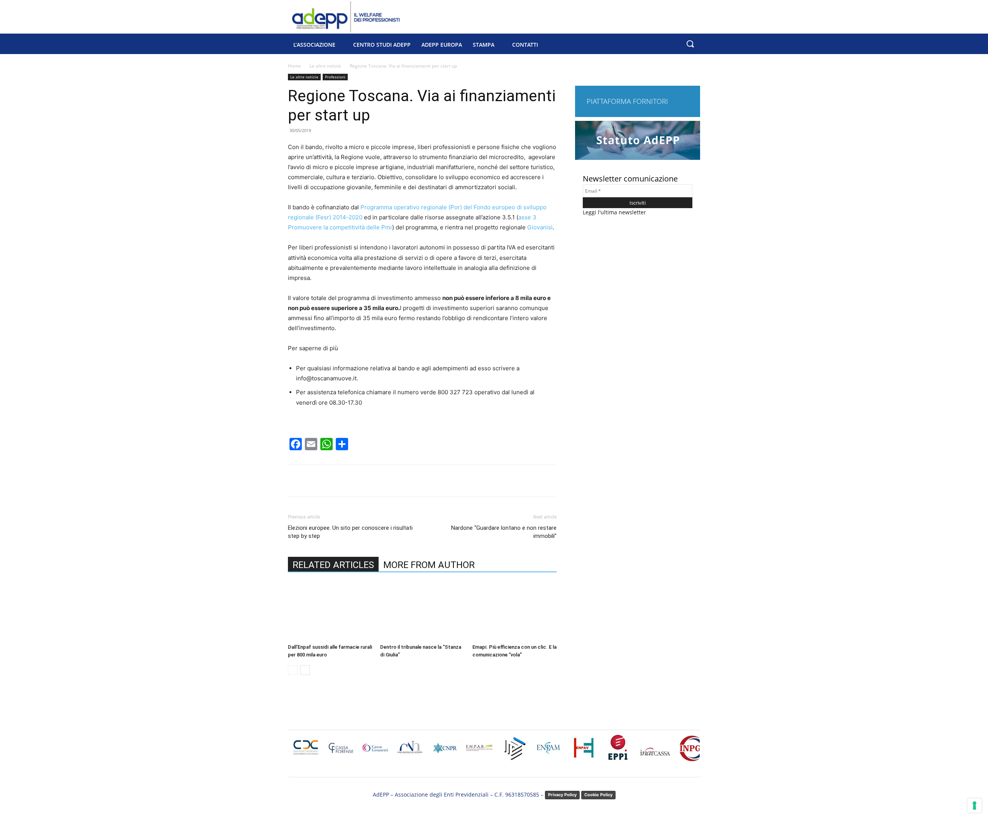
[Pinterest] (378, 480)
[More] (414, 480)
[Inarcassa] (654, 759)
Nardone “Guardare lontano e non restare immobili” (504, 531)
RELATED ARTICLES (333, 565)
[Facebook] (342, 480)
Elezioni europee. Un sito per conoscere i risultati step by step (350, 531)
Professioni (335, 77)
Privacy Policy (562, 794)
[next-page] (305, 670)
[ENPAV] (583, 751)
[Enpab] (479, 751)
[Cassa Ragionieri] (444, 751)
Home (294, 66)
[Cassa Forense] (340, 751)
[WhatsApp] (395, 480)
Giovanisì (540, 227)
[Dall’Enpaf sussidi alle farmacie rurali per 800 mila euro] (330, 612)
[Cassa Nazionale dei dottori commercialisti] (305, 751)
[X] (360, 480)
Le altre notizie (325, 66)
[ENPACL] (514, 751)
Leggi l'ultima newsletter (614, 212)
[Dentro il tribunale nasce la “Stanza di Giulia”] (422, 612)
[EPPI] (618, 751)
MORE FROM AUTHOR (429, 565)
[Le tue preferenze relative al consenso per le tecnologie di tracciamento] (974, 805)
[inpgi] (692, 752)
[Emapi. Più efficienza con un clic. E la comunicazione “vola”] (514, 612)
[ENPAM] (548, 751)
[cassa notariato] (409, 751)
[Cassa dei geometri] (375, 751)
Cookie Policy (598, 794)
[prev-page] (293, 670)
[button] (690, 44)
